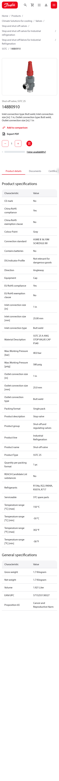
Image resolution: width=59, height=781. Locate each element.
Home (5, 15)
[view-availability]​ (36, 151)
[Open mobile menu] (54, 5)
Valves (39, 20)
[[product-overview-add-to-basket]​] (29, 143)
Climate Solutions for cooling (17, 20)
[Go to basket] (32, 5)
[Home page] (10, 5)
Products (16, 15)
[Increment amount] (18, 143)
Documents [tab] (35, 171)
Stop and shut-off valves (14, 25)
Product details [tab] (13, 171)
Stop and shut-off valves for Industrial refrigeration (21, 32)
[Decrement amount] (5, 143)
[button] (39, 5)
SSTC (4, 48)
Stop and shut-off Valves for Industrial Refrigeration (21, 41)
